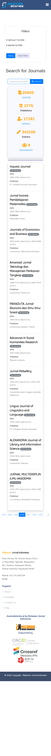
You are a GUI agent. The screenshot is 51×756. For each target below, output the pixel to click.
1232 (34, 514)
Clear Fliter (23, 55)
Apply (10, 55)
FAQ (7, 608)
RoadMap (9, 597)
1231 (28, 514)
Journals (26, 97)
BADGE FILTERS (15, 45)
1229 (16, 514)
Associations (26, 150)
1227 (3, 514)
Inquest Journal (20, 166)
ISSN (12, 174)
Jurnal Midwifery (21, 371)
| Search (37, 81)
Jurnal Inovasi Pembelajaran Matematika (19, 200)
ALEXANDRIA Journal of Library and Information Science (25, 444)
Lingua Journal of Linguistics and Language (21, 410)
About (8, 592)
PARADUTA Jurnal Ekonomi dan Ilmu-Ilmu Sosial (25, 308)
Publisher (14, 181)
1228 (10, 514)
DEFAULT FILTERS (16, 40)
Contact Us (10, 602)
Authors (26, 123)
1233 (40, 514)
